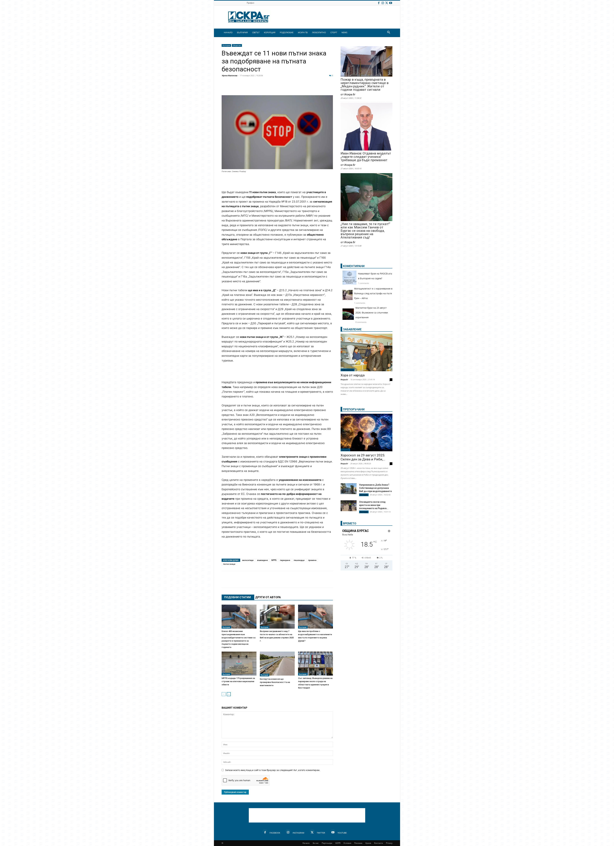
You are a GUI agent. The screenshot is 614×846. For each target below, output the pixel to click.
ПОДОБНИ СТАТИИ (237, 597)
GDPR (337, 843)
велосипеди (248, 560)
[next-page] (229, 694)
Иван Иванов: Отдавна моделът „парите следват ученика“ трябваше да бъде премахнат (366, 157)
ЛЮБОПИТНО (319, 32)
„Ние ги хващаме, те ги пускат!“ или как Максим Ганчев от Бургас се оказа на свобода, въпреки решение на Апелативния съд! (365, 230)
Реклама (358, 843)
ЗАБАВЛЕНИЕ (352, 329)
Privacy (389, 843)
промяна (312, 560)
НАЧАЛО (228, 32)
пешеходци (299, 560)
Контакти (378, 843)
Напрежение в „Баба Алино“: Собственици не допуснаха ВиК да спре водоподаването (375, 488)
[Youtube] (390, 3)
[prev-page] (224, 694)
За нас (316, 843)
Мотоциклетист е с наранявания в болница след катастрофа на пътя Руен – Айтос (373, 293)
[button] (388, 32)
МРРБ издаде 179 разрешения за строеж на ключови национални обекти (238, 681)
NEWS (344, 32)
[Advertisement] (277, 182)
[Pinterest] (304, 87)
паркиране (285, 560)
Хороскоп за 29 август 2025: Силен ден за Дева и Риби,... (363, 457)
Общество (237, 45)
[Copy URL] (312, 87)
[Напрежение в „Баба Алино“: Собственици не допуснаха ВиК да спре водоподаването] (349, 488)
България (226, 45)
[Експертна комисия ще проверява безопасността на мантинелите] (277, 664)
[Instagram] (382, 3)
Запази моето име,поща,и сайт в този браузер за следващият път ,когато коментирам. (272, 770)
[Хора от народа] (366, 352)
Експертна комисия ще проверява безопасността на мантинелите (275, 682)
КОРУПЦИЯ (269, 32)
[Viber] (288, 87)
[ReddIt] (264, 87)
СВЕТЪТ (256, 32)
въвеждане (262, 560)
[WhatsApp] (280, 87)
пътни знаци (229, 564)
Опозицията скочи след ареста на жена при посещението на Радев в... (373, 505)
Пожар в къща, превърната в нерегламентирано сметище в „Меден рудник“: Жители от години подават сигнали (365, 84)
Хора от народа (353, 375)
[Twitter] (386, 3)
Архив (368, 843)
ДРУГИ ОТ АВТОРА (268, 597)
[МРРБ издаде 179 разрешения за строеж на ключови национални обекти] (239, 664)
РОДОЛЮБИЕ (286, 32)
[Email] (272, 87)
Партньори (327, 843)
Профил (250, 2)
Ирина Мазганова (229, 75)
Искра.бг (344, 379)
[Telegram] (296, 87)
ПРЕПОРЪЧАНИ (354, 409)
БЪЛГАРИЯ (242, 32)
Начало (306, 843)
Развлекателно (348, 370)
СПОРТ (333, 32)
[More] (320, 87)
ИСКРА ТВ (302, 32)
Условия (347, 843)
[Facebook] (378, 3)
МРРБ (273, 560)
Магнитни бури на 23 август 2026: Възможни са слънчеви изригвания (371, 312)
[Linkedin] (256, 87)
